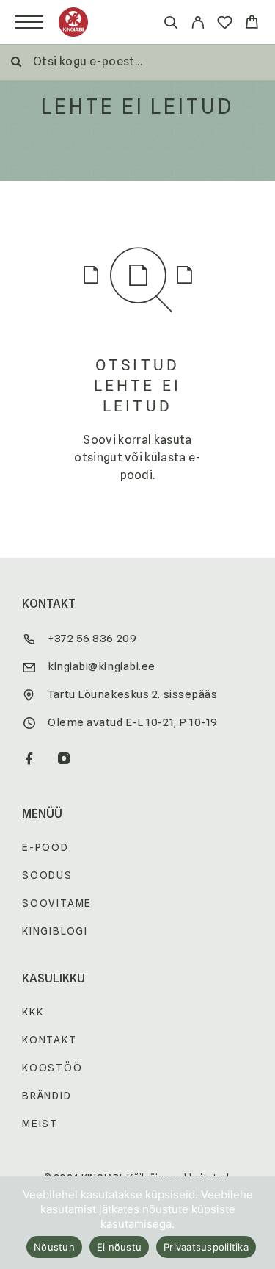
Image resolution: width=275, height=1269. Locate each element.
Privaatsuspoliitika (206, 1247)
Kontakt (49, 1040)
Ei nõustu (119, 1247)
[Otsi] (170, 24)
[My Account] (197, 24)
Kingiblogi (55, 931)
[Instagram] (64, 759)
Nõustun (54, 1247)
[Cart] (252, 24)
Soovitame (57, 903)
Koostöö (52, 1068)
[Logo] (73, 22)
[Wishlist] (224, 24)
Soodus (47, 875)
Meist (40, 1123)
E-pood (45, 847)
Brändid (47, 1095)
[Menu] (29, 22)
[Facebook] (29, 759)
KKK (32, 1012)
